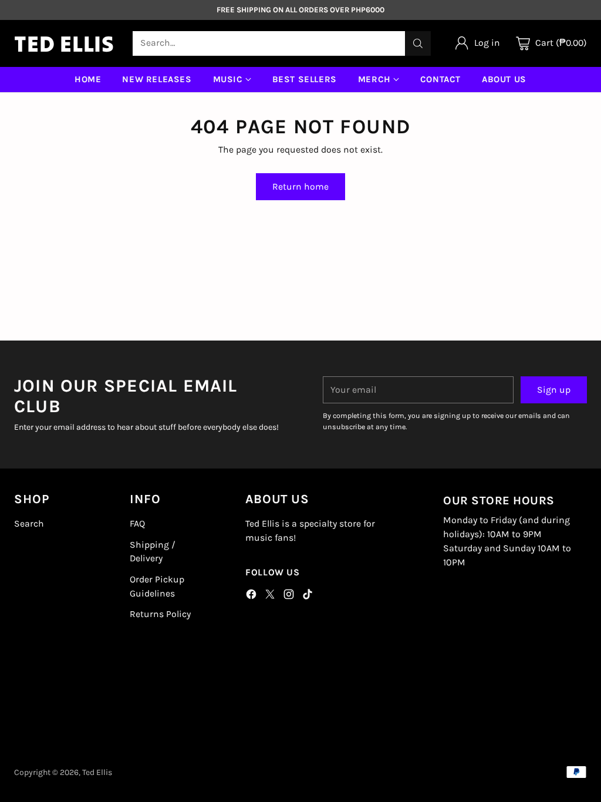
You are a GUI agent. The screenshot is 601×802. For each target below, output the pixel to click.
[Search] (418, 43)
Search (29, 523)
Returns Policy (160, 614)
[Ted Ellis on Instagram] (289, 596)
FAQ (137, 523)
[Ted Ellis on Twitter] (270, 596)
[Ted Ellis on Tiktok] (307, 596)
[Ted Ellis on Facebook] (251, 596)
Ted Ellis (97, 772)
